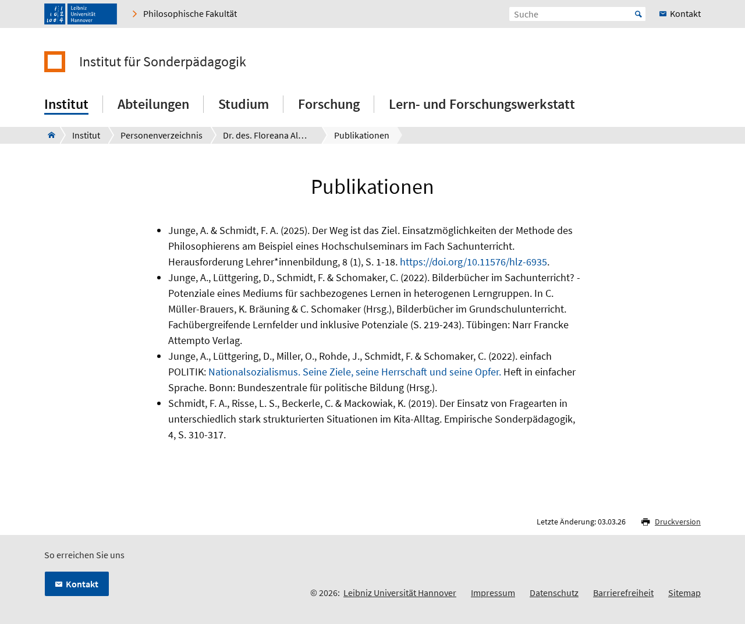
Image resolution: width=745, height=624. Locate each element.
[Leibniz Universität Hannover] (80, 13)
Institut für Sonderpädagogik (162, 62)
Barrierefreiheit (623, 592)
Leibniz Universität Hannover (399, 592)
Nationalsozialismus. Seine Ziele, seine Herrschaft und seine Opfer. (354, 371)
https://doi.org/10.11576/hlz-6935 (473, 261)
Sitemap (684, 592)
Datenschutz (554, 592)
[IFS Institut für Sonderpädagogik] (48, 135)
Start (638, 14)
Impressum (493, 592)
